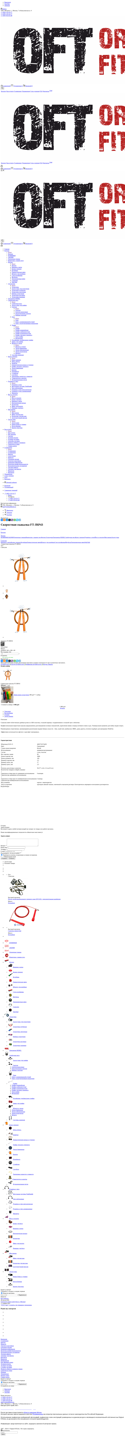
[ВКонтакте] (2, 520)
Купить (62, 708)
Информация (5, 1360)
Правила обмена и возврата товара (11, 1369)
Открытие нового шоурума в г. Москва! (13, 1302)
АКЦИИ (11, 537)
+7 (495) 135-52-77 (6, 12)
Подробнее (11, 903)
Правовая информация (8, 1349)
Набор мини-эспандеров (21, 695)
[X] (9, 520)
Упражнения (5, 1374)
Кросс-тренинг (16, 360)
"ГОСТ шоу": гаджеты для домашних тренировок (16, 1305)
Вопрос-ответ (5, 1375)
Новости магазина (8, 1293)
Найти (3, 1434)
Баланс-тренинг (16, 542)
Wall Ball (87, 542)
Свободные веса (17, 303)
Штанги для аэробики (48, 542)
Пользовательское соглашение (10, 1352)
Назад (10, 252)
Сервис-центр (5, 1377)
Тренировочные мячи (78, 542)
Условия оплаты (6, 1364)
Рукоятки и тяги (17, 385)
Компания (4, 1339)
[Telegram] (20, 520)
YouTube (7, 4)
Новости (3, 1344)
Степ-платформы (60, 542)
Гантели (17, 310)
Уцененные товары (20, 537)
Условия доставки (6, 1365)
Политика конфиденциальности (11, 1351)
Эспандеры (15, 287)
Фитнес (14, 265)
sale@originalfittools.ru (9, 507)
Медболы (68, 542)
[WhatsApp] (15, 520)
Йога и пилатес (16, 398)
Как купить (11, 432)
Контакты (4, 1357)
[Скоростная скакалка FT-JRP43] (20, 586)
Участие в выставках (7, 1346)
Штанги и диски (20, 346)
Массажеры (15, 413)
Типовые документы (7, 1355)
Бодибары (24, 542)
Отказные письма (6, 1347)
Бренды (3, 1342)
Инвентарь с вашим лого (33, 537)
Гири (16, 320)
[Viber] (12, 520)
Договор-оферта (6, 1354)
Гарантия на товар (6, 1370)
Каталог (10, 254)
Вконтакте (7, 2)
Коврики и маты (6, 542)
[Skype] (17, 520)
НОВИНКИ (4, 537)
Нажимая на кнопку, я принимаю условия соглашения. (20, 855)
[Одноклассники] (4, 520)
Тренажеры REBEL (59, 537)
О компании (12, 451)
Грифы (17, 328)
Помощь (3, 1372)
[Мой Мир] (7, 520)
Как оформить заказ (7, 1362)
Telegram (7, 5)
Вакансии (4, 1359)
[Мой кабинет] (2, 166)
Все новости (5, 1298)
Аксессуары (15, 423)
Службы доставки (6, 1367)
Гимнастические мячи (34, 542)
